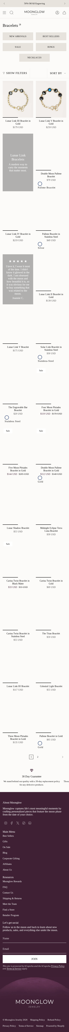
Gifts (5, 841)
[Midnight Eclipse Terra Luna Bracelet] (51, 506)
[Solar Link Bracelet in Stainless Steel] (51, 325)
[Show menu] (4, 13)
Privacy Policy (57, 966)
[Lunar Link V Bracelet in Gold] (51, 99)
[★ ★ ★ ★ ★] (18, 279)
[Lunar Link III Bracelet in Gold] (18, 99)
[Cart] (64, 13)
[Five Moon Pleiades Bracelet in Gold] (18, 446)
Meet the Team (10, 904)
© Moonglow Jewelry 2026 (15, 1020)
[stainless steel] (7, 417)
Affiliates (7, 864)
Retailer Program (11, 915)
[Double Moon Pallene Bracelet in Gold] (51, 446)
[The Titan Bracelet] (51, 612)
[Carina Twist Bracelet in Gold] (51, 559)
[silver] (40, 244)
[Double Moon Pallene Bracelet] (51, 152)
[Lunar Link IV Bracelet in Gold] (18, 212)
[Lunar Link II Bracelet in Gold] (51, 272)
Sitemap (40, 1026)
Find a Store (8, 909)
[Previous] (4, 3)
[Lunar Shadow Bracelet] (18, 506)
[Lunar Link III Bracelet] (18, 664)
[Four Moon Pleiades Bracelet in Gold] (51, 385)
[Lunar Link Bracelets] (18, 162)
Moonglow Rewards (12, 881)
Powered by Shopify (55, 1026)
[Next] (64, 3)
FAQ (5, 887)
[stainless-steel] (40, 357)
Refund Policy (54, 1020)
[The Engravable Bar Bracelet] (18, 385)
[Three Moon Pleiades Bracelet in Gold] (18, 714)
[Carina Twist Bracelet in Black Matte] (18, 559)
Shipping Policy (37, 1020)
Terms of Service (14, 968)
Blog (5, 853)
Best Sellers (8, 836)
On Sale (6, 847)
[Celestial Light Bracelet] (51, 664)
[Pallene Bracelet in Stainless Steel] (51, 212)
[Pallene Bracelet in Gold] (51, 714)
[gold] (46, 184)
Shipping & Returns (12, 898)
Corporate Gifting (11, 858)
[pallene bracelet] (40, 184)
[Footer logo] (34, 997)
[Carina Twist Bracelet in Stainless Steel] (18, 612)
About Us (7, 870)
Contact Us (8, 892)
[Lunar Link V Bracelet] (18, 325)
